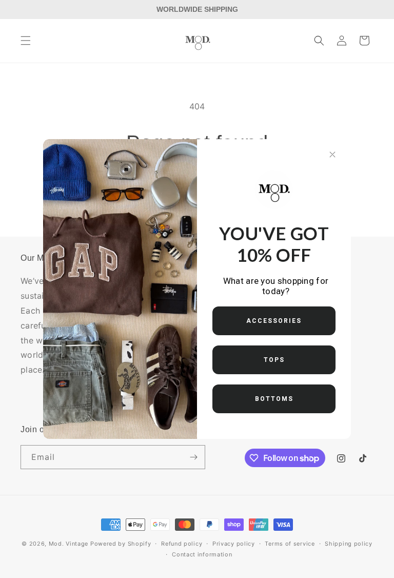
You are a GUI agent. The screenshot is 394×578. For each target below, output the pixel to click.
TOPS (274, 359)
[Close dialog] (332, 154)
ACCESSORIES (274, 320)
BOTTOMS (274, 398)
